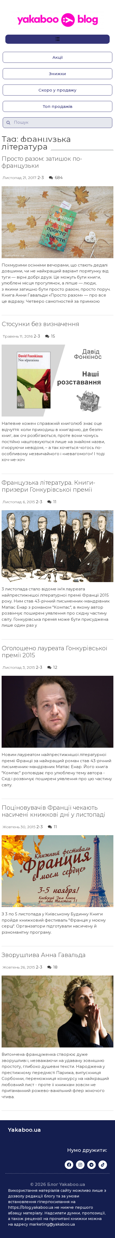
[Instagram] (80, 1164)
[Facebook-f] (69, 1164)
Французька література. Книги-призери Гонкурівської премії (48, 486)
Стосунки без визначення (40, 324)
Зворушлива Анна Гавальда (44, 955)
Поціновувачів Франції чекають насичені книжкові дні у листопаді (53, 811)
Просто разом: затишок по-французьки (42, 162)
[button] (57, 57)
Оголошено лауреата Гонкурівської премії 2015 (54, 652)
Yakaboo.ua (24, 1130)
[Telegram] (91, 1164)
